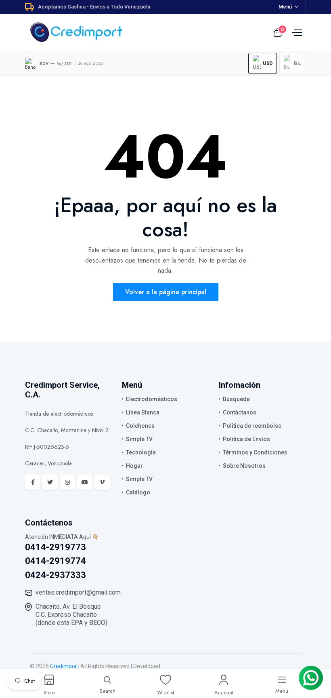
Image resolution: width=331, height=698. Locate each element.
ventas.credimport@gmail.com (78, 592)
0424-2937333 (55, 575)
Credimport (64, 666)
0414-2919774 (55, 561)
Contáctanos (239, 412)
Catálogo (138, 492)
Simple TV (139, 439)
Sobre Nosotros (244, 466)
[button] (262, 63)
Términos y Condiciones (255, 452)
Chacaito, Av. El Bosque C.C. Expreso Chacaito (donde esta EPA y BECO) (71, 615)
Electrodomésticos (151, 399)
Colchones (140, 426)
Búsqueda (236, 399)
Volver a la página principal (165, 291)
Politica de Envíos (246, 439)
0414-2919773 (55, 547)
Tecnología (141, 452)
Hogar (134, 466)
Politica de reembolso (252, 426)
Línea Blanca (142, 412)
